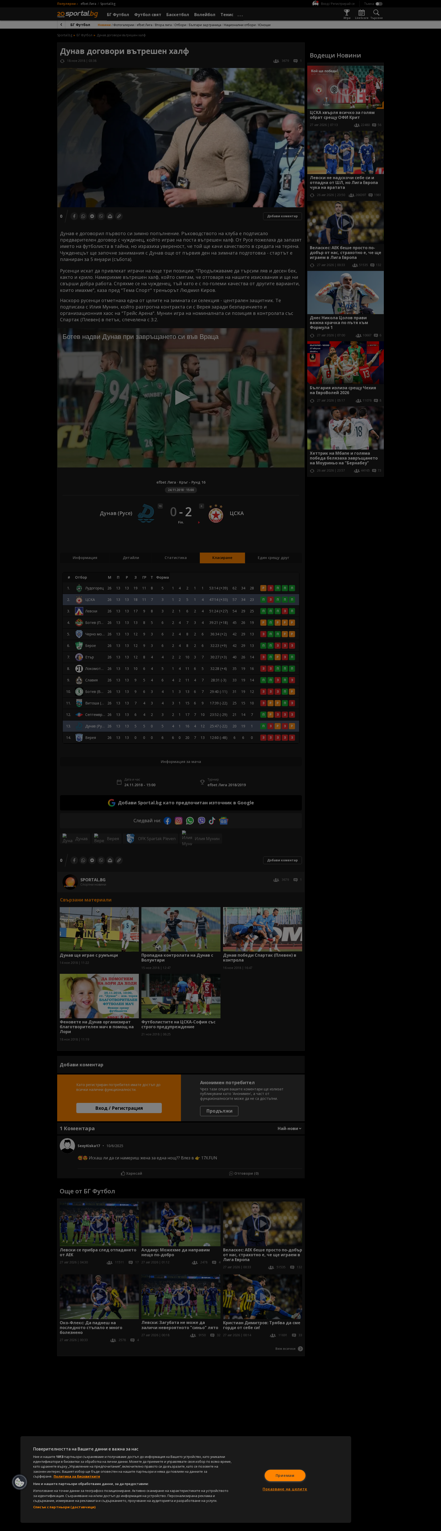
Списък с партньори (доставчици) (64, 1507)
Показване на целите (285, 1489)
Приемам (285, 1475)
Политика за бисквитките (77, 1476)
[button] (19, 1482)
